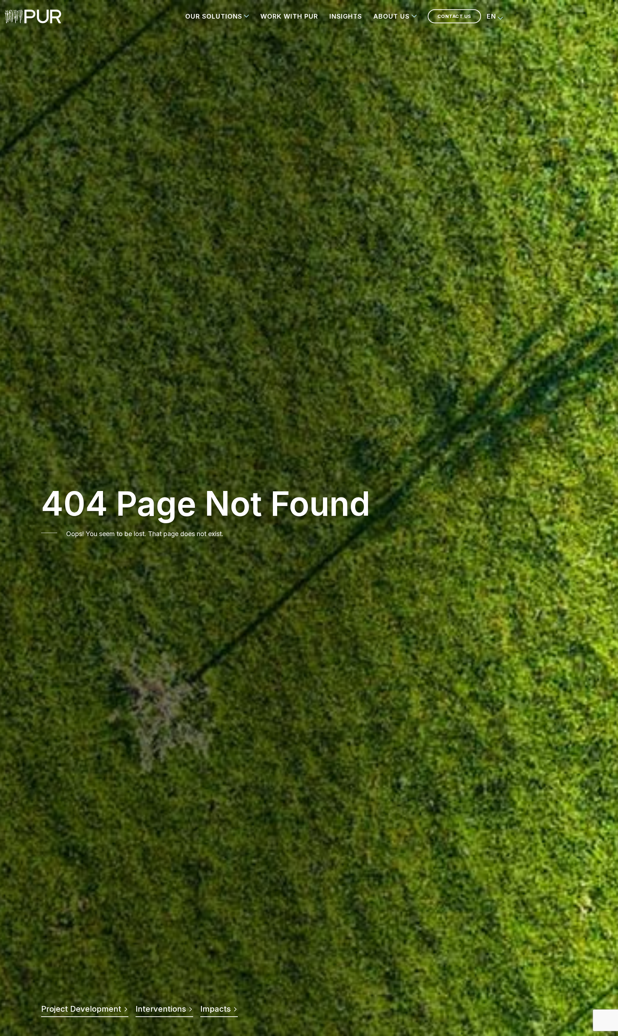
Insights (345, 16)
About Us (391, 16)
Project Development (82, 1008)
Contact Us (454, 16)
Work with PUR (289, 16)
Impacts (216, 1008)
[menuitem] (495, 16)
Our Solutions (213, 16)
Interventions (162, 1008)
